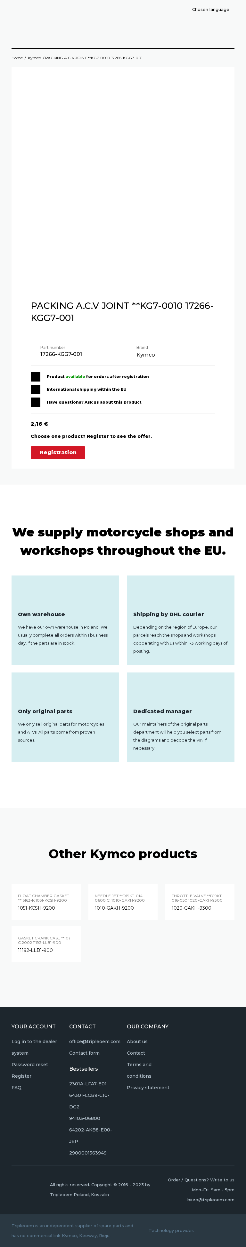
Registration (58, 452)
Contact (136, 1053)
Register (21, 1076)
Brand (142, 347)
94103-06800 (84, 1118)
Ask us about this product (113, 402)
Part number (52, 347)
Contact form (84, 1053)
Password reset (30, 1064)
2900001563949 (88, 1153)
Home (17, 57)
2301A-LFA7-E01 (88, 1084)
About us (137, 1041)
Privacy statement (148, 1087)
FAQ (16, 1087)
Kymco (34, 57)
